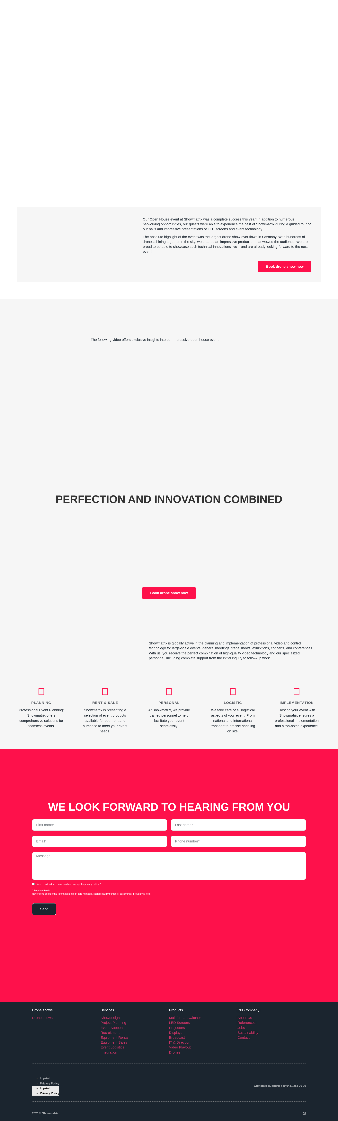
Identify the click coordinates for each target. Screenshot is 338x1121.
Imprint (45, 1078)
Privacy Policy (49, 1083)
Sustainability (247, 1033)
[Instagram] (282, 1113)
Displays (175, 1033)
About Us (244, 1018)
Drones (174, 1052)
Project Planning (113, 1023)
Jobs (241, 1028)
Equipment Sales (114, 1042)
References (246, 1023)
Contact (243, 1037)
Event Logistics (112, 1047)
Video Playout (180, 1047)
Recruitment (110, 1033)
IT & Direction (179, 1042)
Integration (109, 1052)
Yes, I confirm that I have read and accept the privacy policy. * (69, 884)
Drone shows (42, 1018)
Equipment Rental (115, 1037)
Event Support (112, 1028)
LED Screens (179, 1023)
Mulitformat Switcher (185, 1018)
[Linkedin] (289, 1113)
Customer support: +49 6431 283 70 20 (280, 1085)
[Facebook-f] (274, 1113)
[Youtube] (296, 1113)
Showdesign (110, 1018)
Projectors (177, 1028)
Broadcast (177, 1037)
